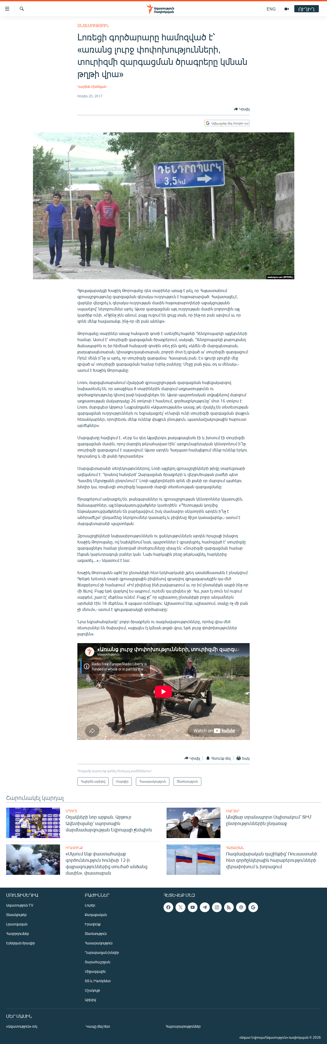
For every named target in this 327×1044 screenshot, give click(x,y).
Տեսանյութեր (16, 914)
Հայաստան (235, 848)
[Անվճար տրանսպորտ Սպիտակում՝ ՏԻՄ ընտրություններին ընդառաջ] (193, 823)
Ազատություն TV (19, 905)
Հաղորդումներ (17, 933)
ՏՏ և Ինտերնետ (98, 981)
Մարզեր (233, 811)
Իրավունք (74, 848)
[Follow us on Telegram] (204, 907)
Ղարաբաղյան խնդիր (102, 952)
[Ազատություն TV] (286, 9)
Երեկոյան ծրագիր (20, 943)
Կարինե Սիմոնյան (91, 86)
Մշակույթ (92, 990)
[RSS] (229, 907)
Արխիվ (90, 999)
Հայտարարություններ (183, 1026)
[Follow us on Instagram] (217, 907)
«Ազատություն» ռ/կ (21, 1026)
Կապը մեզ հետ (98, 1026)
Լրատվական (16, 924)
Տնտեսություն (93, 25)
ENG (271, 8)
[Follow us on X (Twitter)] (180, 907)
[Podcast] (241, 907)
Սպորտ (71, 811)
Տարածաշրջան (97, 962)
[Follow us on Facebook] (168, 907)
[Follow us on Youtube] (192, 907)
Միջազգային (95, 971)
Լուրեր (90, 905)
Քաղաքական (96, 914)
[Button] (242, 109)
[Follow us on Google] (253, 907)
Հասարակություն (98, 943)
